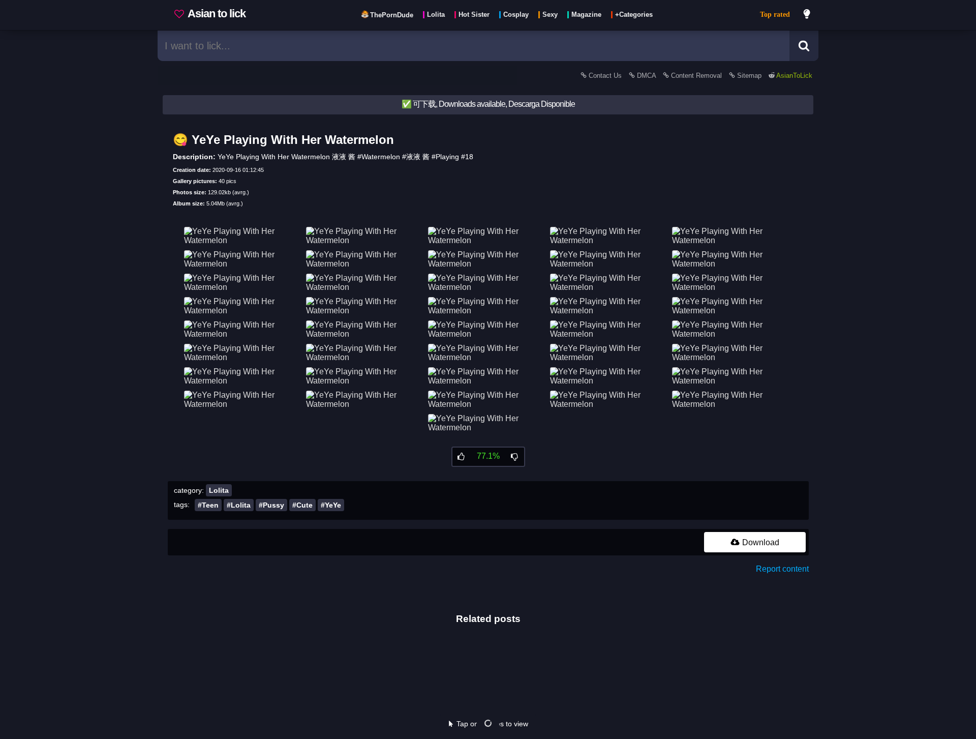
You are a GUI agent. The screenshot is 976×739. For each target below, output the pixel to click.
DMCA (646, 75)
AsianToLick (793, 75)
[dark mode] (807, 15)
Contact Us (605, 75)
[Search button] (803, 46)
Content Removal (696, 75)
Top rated (775, 14)
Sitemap (749, 75)
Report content (782, 569)
